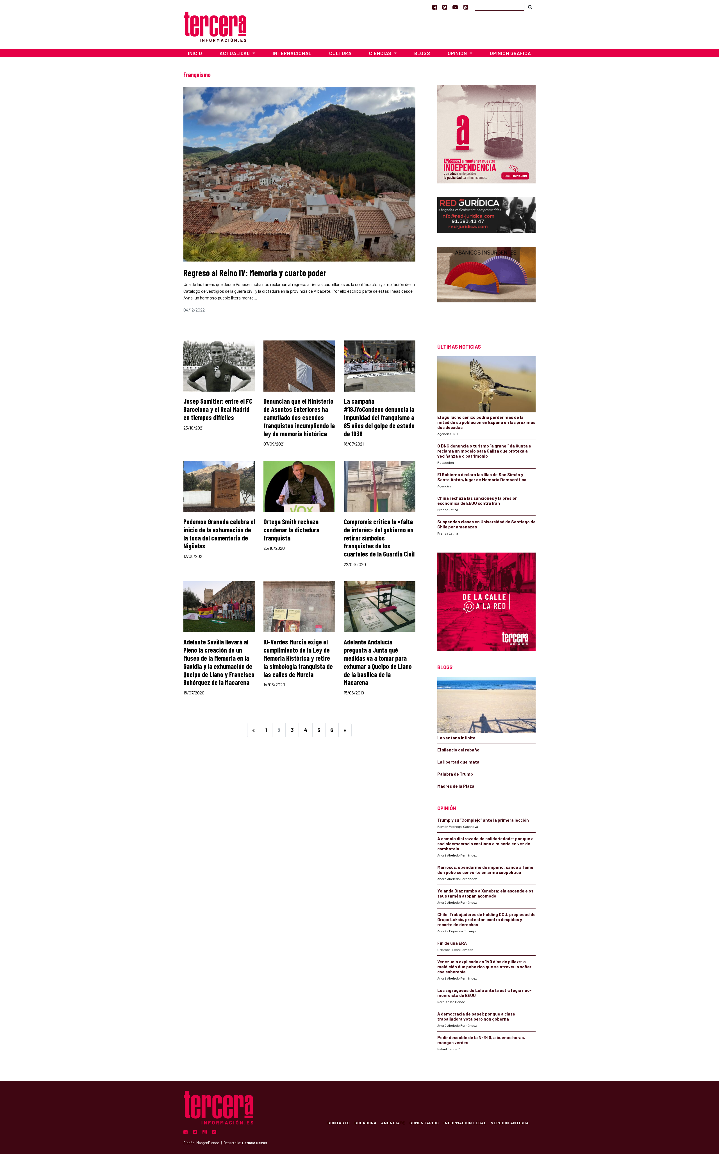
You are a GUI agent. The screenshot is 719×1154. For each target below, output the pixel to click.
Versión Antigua (510, 1122)
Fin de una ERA (452, 943)
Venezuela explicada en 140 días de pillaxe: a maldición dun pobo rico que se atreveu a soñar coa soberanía (484, 966)
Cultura (340, 53)
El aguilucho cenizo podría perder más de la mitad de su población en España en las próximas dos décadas (486, 422)
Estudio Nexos (254, 1143)
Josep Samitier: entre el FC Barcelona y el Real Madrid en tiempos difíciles (217, 409)
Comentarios (424, 1122)
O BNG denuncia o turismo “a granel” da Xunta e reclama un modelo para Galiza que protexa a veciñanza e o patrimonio (484, 450)
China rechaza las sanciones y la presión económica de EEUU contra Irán (477, 501)
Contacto (338, 1122)
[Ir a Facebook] (434, 7)
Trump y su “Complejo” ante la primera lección (483, 820)
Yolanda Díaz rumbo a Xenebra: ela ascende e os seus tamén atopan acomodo (485, 893)
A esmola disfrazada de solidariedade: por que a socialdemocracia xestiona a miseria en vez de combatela (485, 843)
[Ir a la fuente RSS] (465, 7)
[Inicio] (215, 26)
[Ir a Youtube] (455, 7)
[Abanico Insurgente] (486, 285)
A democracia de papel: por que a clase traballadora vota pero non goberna (476, 1016)
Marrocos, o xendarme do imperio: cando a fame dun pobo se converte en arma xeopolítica (485, 870)
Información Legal (464, 1122)
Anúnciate (393, 1122)
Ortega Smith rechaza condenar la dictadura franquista (291, 529)
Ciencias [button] (381, 53)
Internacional (292, 53)
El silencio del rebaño (458, 749)
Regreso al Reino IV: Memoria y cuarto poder (254, 272)
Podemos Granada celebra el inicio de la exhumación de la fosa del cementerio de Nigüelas (219, 533)
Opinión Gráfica (510, 53)
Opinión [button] (458, 53)
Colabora (365, 1122)
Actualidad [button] (235, 53)
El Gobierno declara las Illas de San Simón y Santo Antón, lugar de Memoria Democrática (481, 477)
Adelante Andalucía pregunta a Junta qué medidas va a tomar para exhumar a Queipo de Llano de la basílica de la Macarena (378, 662)
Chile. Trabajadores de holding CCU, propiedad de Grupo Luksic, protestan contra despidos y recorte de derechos (486, 919)
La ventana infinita (456, 737)
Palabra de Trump (455, 773)
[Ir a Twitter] (444, 7)
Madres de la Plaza (455, 786)
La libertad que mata (458, 761)
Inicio (195, 53)
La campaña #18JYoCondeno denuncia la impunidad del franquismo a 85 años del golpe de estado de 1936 (379, 417)
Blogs (422, 53)
